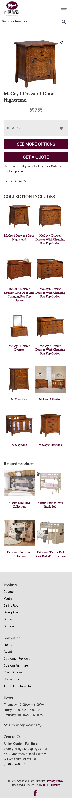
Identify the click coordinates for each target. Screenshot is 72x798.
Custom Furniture (16, 665)
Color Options (13, 672)
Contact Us (11, 679)
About (8, 651)
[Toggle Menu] (64, 8)
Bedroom (10, 591)
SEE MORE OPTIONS (36, 144)
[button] (62, 43)
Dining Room (12, 605)
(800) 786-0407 (14, 764)
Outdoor (9, 626)
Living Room (12, 612)
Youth (8, 598)
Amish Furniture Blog (18, 686)
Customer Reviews (17, 658)
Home (8, 645)
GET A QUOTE (36, 157)
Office (8, 619)
